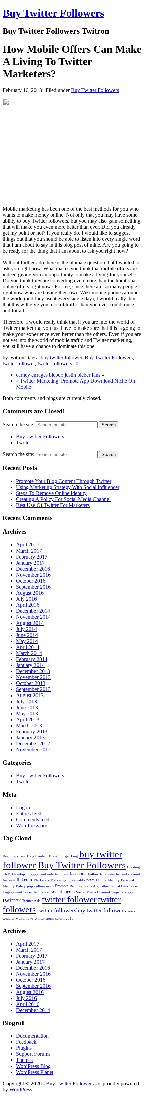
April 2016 (27, 605)
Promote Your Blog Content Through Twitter (63, 481)
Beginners (10, 856)
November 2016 (33, 575)
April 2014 (27, 647)
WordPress (20, 1089)
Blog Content (37, 856)
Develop (18, 874)
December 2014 (33, 611)
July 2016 (26, 599)
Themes (24, 1060)
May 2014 (27, 641)
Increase (9, 880)
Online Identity (108, 880)
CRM (7, 874)
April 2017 (27, 544)
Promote (61, 886)
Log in (23, 807)
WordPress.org (31, 825)
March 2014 (29, 653)
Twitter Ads (31, 901)
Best (22, 856)
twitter (12, 900)
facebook (78, 873)
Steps (115, 892)
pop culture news (40, 886)
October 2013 (30, 683)
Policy (21, 886)
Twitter (23, 442)
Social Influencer (36, 892)
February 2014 (31, 659)
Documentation (32, 1036)
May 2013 (27, 713)
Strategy (127, 892)
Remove (76, 886)
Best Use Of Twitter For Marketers (53, 505)
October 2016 (30, 581)
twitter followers (55, 363)
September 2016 (33, 587)
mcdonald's (76, 880)
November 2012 (33, 749)
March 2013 (29, 725)
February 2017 (31, 557)
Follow (93, 874)
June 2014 (27, 635)
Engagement (36, 874)
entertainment (57, 874)
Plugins (24, 1048)
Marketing (58, 880)
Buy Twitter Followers (53, 13)
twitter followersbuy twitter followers (81, 910)
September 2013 (33, 689)
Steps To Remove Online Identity (51, 493)
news (90, 880)
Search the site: (18, 424)
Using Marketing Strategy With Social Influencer (67, 487)
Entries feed (28, 813)
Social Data (119, 886)
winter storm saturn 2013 (54, 918)
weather (9, 918)
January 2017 (30, 563)
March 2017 (29, 551)
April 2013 (27, 719)
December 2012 (33, 743)
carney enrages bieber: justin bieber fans (58, 375)
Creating (133, 867)
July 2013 (26, 701)
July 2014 (26, 629)
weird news (24, 918)
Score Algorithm (96, 886)
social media (63, 891)
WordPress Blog (33, 1066)
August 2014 (30, 623)
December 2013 (33, 671)
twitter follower (19, 363)
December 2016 (33, 569)
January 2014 (30, 665)
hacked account (128, 874)
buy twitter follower (61, 357)
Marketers (41, 880)
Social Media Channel (93, 892)
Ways (131, 911)
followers (107, 874)
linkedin (24, 879)
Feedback (26, 1042)
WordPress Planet (34, 1072)
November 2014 (33, 617)
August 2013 (30, 695)
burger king (69, 856)
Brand (53, 856)
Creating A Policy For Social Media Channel (63, 499)
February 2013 (31, 731)
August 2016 (30, 593)
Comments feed (32, 819)
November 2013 (33, 677)
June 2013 (27, 707)
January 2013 (30, 737)
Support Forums (33, 1054)
